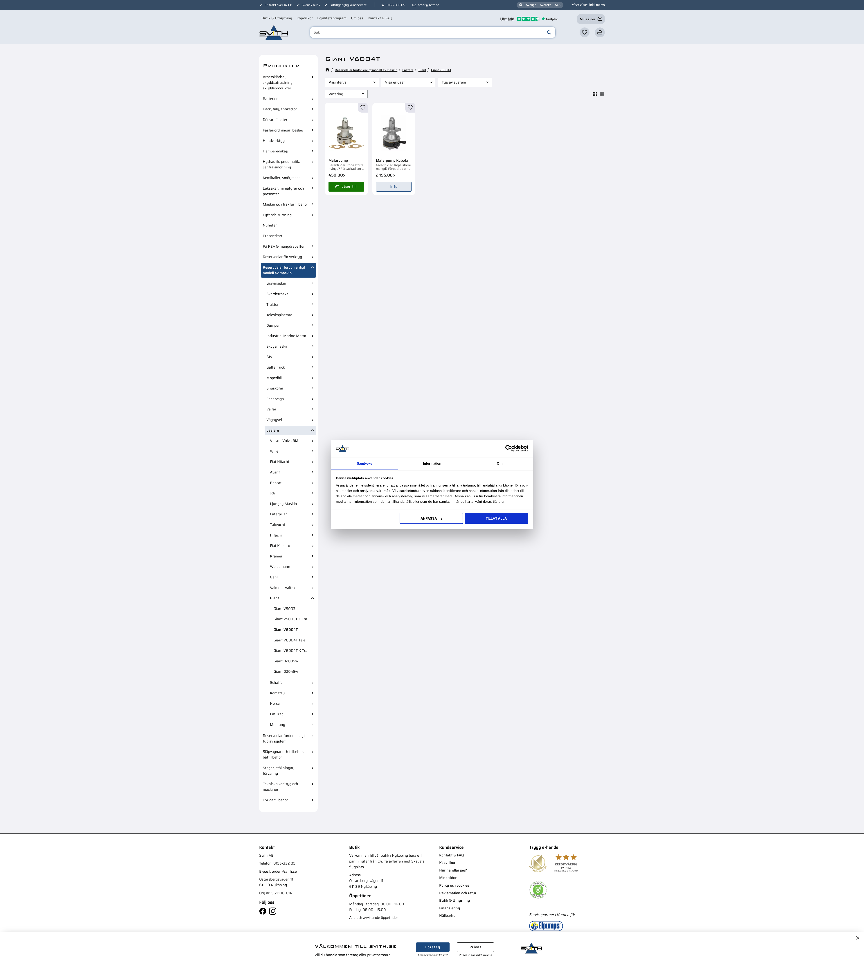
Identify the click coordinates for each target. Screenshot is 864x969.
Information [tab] (432, 463)
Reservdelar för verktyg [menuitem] (282, 257)
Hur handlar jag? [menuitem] (453, 870)
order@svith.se (428, 4)
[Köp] (346, 187)
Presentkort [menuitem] (272, 236)
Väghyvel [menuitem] (274, 420)
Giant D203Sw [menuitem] (286, 661)
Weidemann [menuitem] (280, 566)
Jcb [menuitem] (272, 493)
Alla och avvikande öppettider (373, 917)
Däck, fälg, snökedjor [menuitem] (280, 109)
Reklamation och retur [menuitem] (457, 893)
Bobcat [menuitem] (275, 483)
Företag (432, 947)
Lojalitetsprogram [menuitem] (331, 18)
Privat (475, 947)
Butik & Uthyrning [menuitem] (276, 18)
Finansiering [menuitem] (449, 908)
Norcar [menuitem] (275, 703)
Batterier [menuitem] (270, 99)
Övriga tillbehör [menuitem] (275, 800)
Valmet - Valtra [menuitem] (282, 588)
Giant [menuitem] (274, 598)
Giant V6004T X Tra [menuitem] (290, 650)
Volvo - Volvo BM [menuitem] (284, 441)
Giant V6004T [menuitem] (286, 629)
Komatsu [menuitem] (277, 693)
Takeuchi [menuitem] (277, 525)
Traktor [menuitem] (272, 304)
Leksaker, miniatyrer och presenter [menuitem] (283, 191)
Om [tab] (499, 463)
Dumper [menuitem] (273, 325)
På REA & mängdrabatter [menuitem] (284, 246)
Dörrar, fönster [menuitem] (275, 119)
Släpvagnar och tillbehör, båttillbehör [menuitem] (283, 754)
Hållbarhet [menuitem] (448, 915)
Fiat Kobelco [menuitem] (280, 545)
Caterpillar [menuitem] (278, 514)
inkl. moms (597, 4)
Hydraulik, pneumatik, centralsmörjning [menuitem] (281, 164)
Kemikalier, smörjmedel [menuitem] (282, 178)
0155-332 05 (396, 4)
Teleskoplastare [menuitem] (279, 315)
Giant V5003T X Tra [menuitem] (290, 619)
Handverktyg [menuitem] (274, 140)
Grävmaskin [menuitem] (276, 283)
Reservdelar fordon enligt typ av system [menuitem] (284, 738)
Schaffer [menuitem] (277, 682)
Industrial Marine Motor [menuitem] (286, 336)
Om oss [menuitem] (357, 18)
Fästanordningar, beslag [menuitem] (283, 130)
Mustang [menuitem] (277, 724)
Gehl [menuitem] (274, 577)
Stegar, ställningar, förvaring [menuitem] (278, 770)
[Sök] (549, 32)
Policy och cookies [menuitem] (454, 885)
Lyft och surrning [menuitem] (277, 215)
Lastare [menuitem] (272, 430)
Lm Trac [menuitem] (276, 714)
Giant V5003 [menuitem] (284, 608)
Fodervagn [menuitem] (275, 399)
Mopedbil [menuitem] (274, 378)
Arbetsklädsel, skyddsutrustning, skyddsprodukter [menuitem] (278, 82)
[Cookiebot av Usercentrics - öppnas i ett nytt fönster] (508, 448)
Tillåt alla (496, 518)
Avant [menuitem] (275, 472)
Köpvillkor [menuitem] (305, 18)
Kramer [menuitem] (276, 556)
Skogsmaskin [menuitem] (277, 346)
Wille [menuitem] (274, 451)
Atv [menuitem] (269, 357)
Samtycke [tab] (364, 463)
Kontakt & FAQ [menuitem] (380, 18)
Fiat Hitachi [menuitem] (279, 461)
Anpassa (429, 518)
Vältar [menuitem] (271, 409)
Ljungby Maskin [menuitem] (283, 504)
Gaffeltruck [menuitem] (275, 367)
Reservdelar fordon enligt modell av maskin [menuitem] (284, 270)
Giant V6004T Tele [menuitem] (289, 640)
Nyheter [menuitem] (270, 225)
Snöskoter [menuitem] (274, 388)
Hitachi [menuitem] (276, 535)
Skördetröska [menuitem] (277, 294)
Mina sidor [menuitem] (448, 878)
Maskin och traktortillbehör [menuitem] (285, 204)
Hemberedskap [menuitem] (275, 151)
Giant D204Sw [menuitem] (286, 671)
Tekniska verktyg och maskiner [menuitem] (280, 786)
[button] (585, 32)
